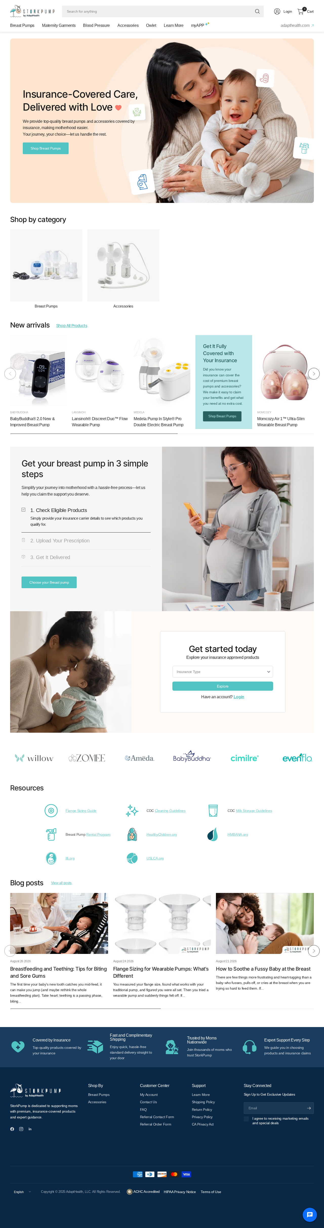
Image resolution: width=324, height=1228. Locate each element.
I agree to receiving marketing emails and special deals (280, 1120)
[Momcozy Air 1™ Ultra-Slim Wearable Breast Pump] (285, 370)
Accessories (123, 306)
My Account (149, 1095)
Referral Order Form (155, 1124)
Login (239, 697)
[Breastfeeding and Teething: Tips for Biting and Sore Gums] (59, 923)
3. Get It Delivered (50, 557)
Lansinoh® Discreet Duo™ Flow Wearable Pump (100, 422)
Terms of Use (211, 1192)
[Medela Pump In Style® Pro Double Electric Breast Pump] (162, 370)
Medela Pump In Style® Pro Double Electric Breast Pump (158, 422)
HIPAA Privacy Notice (180, 1192)
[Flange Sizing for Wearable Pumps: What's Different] (162, 923)
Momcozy (264, 412)
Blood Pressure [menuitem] (96, 25)
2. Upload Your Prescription (59, 540)
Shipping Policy (203, 1102)
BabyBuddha (19, 412)
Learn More (201, 1095)
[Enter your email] (309, 1108)
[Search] (257, 11)
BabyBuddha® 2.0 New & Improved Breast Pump (32, 422)
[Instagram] (23, 1129)
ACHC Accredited (146, 1192)
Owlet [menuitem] (151, 25)
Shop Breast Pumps (222, 416)
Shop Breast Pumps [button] (46, 148)
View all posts (61, 883)
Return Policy (202, 1110)
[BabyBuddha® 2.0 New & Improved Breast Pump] (38, 370)
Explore (223, 686)
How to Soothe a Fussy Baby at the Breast (263, 969)
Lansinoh (78, 412)
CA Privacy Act (203, 1124)
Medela (139, 412)
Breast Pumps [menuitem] (22, 25)
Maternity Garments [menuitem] (58, 25)
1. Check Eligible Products (58, 510)
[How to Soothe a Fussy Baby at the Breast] (265, 923)
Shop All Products (71, 325)
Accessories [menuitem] (127, 25)
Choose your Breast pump (49, 582)
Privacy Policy (202, 1117)
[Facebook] (14, 1129)
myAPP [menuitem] (197, 25)
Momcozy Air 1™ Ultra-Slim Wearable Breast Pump (281, 422)
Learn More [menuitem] (174, 25)
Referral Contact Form (157, 1117)
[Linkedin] (32, 1129)
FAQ (143, 1110)
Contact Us (148, 1102)
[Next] (314, 373)
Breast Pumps (46, 306)
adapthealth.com (295, 25)
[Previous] (10, 373)
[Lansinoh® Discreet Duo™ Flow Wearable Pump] (100, 370)
